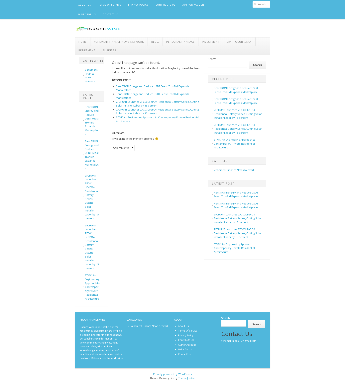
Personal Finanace (180, 41)
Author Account (194, 4)
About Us (84, 4)
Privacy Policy (138, 4)
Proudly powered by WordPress (172, 374)
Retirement (86, 50)
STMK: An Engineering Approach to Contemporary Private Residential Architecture (92, 286)
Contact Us (111, 14)
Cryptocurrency (239, 41)
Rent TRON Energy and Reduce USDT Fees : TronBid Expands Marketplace (92, 120)
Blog (155, 41)
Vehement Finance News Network (119, 41)
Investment (210, 41)
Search (212, 59)
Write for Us (87, 14)
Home (82, 41)
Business (109, 50)
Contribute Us (165, 4)
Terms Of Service (109, 4)
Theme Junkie (186, 378)
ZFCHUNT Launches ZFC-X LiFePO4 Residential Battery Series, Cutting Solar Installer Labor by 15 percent (92, 197)
